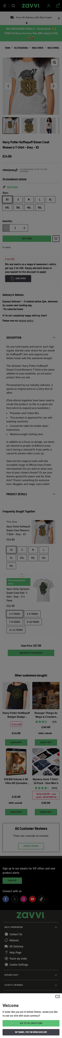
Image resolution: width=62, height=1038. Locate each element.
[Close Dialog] (57, 996)
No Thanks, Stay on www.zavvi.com (31, 1032)
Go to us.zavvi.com (31, 1023)
